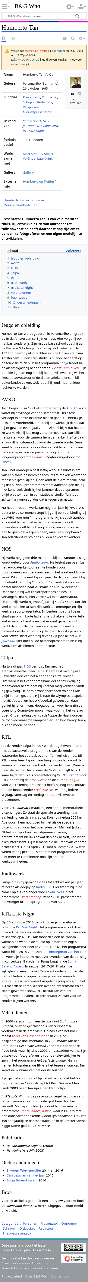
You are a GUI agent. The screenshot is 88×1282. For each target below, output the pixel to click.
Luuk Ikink (45, 158)
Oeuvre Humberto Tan (20, 205)
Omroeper (49, 97)
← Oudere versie (28, 59)
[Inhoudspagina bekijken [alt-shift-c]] (3, 38)
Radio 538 (43, 887)
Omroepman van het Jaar (66, 951)
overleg (44, 51)
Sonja (64, 363)
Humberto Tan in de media (24, 200)
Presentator (31, 97)
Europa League (68, 780)
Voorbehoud (60, 1276)
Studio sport (39, 562)
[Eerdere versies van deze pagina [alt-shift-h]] (73, 38)
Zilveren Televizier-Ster (24, 1170)
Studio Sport (32, 121)
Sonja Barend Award (22, 1180)
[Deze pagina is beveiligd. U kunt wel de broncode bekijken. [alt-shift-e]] (65, 38)
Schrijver (29, 102)
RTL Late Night (33, 130)
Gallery (28, 172)
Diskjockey (31, 107)
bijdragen (58, 51)
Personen (30, 1223)
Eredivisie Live (44, 789)
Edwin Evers (55, 892)
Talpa (40, 671)
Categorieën (10, 1223)
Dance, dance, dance (36, 1111)
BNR (61, 901)
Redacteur (44, 102)
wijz (14, 59)
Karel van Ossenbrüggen (30, 1036)
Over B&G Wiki (36, 1276)
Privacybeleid (11, 1276)
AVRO (71, 408)
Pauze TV (40, 457)
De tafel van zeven (65, 368)
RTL (4, 750)
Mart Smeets (32, 153)
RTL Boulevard (47, 126)
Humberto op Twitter (38, 181)
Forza (5, 462)
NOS (27, 666)
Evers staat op (31, 897)
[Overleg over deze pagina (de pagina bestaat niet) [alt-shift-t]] (13, 38)
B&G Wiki (27, 6)
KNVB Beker (38, 780)
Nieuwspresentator (37, 112)
